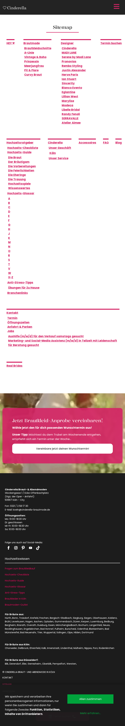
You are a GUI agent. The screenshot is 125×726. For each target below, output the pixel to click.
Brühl (7, 621)
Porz (95, 648)
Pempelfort (59, 663)
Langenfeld (95, 625)
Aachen (38, 621)
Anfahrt (29, 496)
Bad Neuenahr (28, 632)
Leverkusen (18, 621)
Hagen (29, 621)
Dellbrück (23, 648)
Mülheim (78, 648)
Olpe (70, 632)
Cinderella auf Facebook (8, 547)
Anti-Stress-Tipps (15, 592)
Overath (31, 625)
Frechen (44, 618)
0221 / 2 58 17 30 (19, 506)
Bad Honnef (47, 628)
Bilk (6, 663)
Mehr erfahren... (90, 713)
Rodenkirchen (106, 648)
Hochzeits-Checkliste (17, 574)
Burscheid (70, 628)
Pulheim (59, 628)
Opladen (49, 621)
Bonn (15, 618)
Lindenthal (66, 648)
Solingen (61, 632)
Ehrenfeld (35, 648)
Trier (39, 632)
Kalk (44, 648)
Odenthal (82, 628)
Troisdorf (24, 618)
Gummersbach (63, 621)
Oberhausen (100, 618)
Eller (24, 663)
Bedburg (109, 621)
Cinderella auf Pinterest (23, 547)
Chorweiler (11, 648)
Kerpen (85, 621)
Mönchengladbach (66, 625)
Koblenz (112, 618)
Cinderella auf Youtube (30, 547)
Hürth (8, 618)
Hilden (77, 632)
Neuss (106, 625)
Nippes (88, 648)
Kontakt (7, 677)
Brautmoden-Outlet (16, 604)
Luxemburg (96, 621)
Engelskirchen (31, 628)
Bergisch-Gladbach (61, 618)
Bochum (83, 625)
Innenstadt (53, 648)
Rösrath (21, 625)
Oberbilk (46, 663)
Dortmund (87, 632)
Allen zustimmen (90, 699)
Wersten (71, 663)
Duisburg (42, 625)
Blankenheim (96, 628)
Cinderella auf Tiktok (38, 548)
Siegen (88, 618)
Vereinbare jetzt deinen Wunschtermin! (62, 449)
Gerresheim (34, 663)
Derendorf (15, 663)
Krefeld (34, 618)
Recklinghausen (14, 628)
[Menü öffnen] (116, 6)
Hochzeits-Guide (14, 580)
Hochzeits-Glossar (15, 586)
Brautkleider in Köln (15, 598)
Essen (51, 625)
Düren (76, 621)
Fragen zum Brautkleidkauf (20, 568)
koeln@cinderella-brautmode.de (31, 509)
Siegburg (78, 618)
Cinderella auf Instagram (16, 547)
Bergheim (10, 625)
